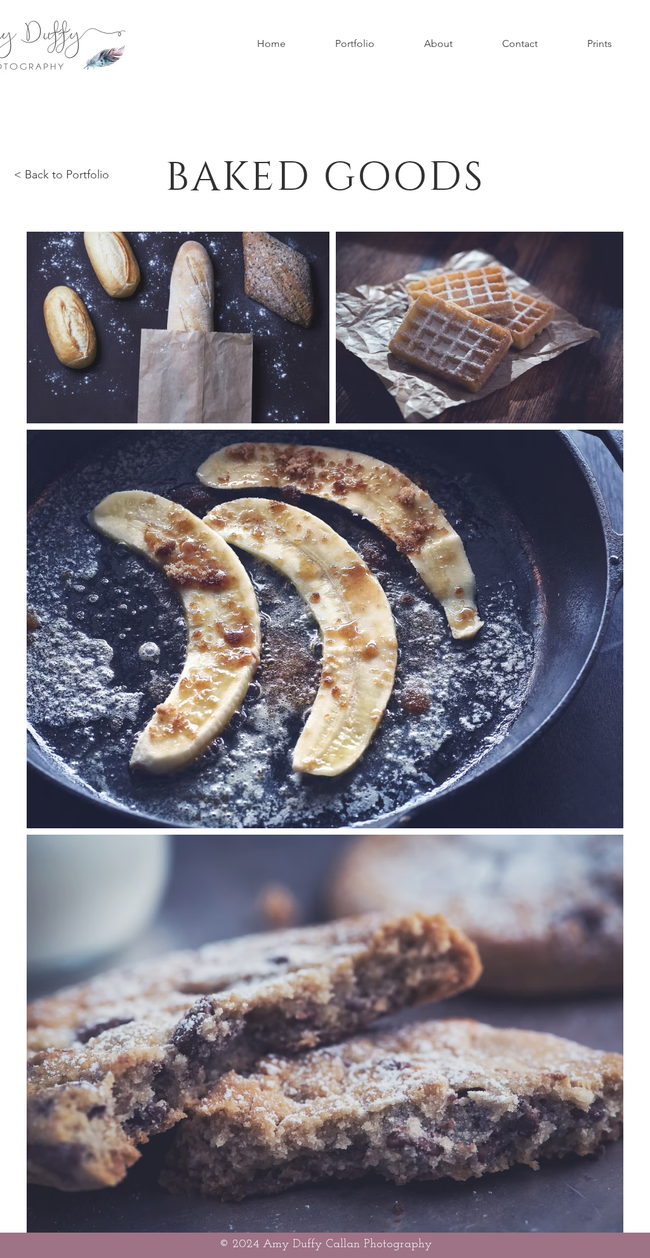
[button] (354, 44)
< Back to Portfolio (61, 175)
